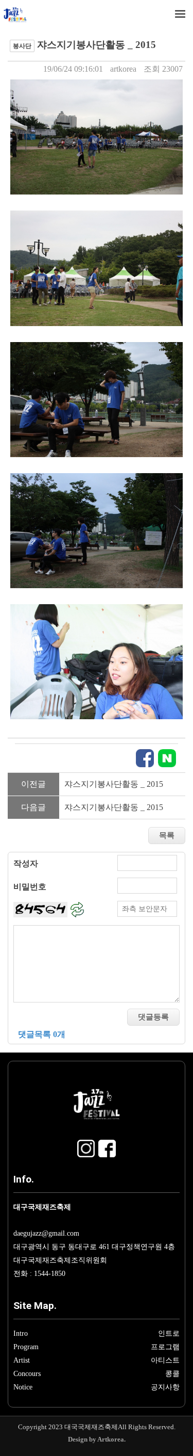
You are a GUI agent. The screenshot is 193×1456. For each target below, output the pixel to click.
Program (26, 1346)
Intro (20, 1333)
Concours (27, 1373)
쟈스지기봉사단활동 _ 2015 (113, 784)
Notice (22, 1387)
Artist (21, 1360)
